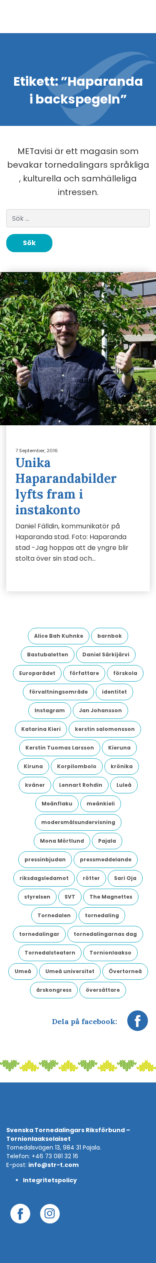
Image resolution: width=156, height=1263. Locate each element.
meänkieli (101, 803)
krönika (122, 766)
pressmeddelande (105, 859)
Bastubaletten (47, 654)
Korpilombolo (77, 766)
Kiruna (33, 766)
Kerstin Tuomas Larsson (59, 747)
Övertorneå (125, 971)
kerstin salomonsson (105, 729)
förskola (125, 673)
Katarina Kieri (41, 729)
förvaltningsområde (58, 691)
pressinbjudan (45, 859)
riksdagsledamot (44, 878)
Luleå (123, 784)
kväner (35, 784)
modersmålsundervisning (78, 822)
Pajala (107, 840)
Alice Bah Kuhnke (58, 635)
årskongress (54, 989)
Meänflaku (57, 803)
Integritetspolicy (50, 1180)
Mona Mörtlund (62, 840)
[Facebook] (138, 1024)
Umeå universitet (69, 971)
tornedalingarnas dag (105, 934)
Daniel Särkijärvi (105, 654)
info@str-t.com (53, 1165)
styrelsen (37, 896)
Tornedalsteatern (50, 952)
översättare (103, 989)
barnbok (109, 635)
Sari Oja (125, 878)
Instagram (50, 710)
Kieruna (119, 747)
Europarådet (37, 673)
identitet (114, 691)
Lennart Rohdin (80, 784)
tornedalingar (39, 934)
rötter (91, 878)
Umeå (23, 971)
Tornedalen (54, 915)
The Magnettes (110, 896)
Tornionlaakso (110, 952)
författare (84, 673)
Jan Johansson (100, 710)
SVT (69, 896)
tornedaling (102, 915)
